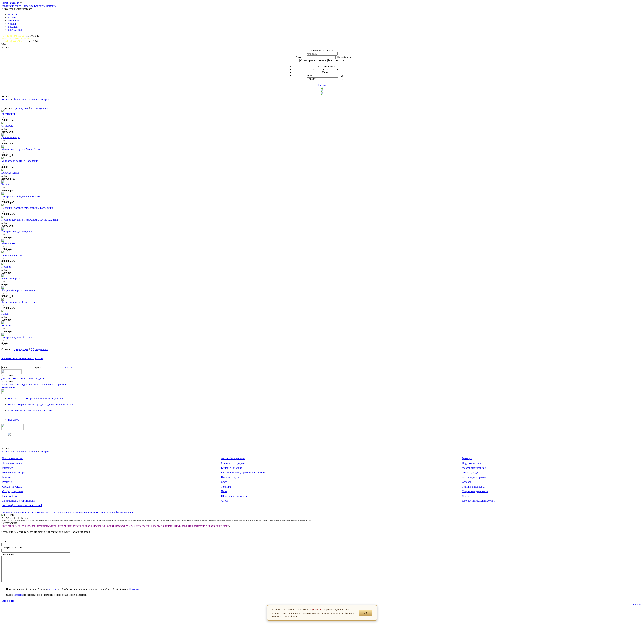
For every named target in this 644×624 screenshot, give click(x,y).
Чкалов (5, 184)
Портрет (44, 99)
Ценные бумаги (11, 496)
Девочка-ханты (10, 172)
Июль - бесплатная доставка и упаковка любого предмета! (34, 384)
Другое (466, 496)
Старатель (7, 125)
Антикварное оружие (474, 477)
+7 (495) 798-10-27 (13, 35)
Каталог (6, 99)
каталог (12, 17)
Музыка (6, 477)
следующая (41, 108)
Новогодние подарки (14, 472)
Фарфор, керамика (12, 491)
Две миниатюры (10, 137)
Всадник (6, 325)
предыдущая (21, 108)
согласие (52, 589)
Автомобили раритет (233, 458)
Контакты (39, 5)
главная (12, 14)
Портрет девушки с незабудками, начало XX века (29, 219)
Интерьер (7, 467)
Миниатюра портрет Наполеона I (20, 160)
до (327, 69)
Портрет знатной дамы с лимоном (20, 196)
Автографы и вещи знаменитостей (22, 505)
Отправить (8, 600)
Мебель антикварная (474, 467)
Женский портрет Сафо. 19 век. (19, 302)
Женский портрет (11, 278)
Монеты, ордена (471, 472)
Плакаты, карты (230, 477)
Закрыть (637, 604)
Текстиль (226, 486)
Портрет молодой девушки (16, 231)
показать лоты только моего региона (22, 358)
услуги (12, 23)
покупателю (15, 29)
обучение (13, 20)
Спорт (224, 500)
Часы (224, 491)
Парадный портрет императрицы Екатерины (27, 207)
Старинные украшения (475, 491)
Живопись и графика (25, 99)
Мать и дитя (8, 243)
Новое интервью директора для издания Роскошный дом (40, 404)
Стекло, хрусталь (12, 486)
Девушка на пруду (11, 254)
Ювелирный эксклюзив (234, 496)
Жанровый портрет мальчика (18, 290)
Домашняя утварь (12, 463)
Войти (68, 367)
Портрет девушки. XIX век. (17, 337)
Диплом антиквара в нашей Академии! (23, 378)
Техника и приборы (473, 486)
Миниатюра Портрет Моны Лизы (20, 149)
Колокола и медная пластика (478, 500)
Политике (134, 589)
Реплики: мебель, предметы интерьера (243, 472)
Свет (224, 481)
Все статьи (14, 419)
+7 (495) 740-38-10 (13, 41)
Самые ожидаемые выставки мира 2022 (30, 410)
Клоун (5, 313)
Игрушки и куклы (472, 463)
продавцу (13, 26)
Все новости (8, 387)
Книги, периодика (231, 467)
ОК (365, 613)
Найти (322, 85)
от (313, 69)
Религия (7, 481)
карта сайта (92, 512)
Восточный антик (12, 458)
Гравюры (467, 458)
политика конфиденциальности (118, 512)
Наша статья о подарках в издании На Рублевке (35, 398)
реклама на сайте (41, 512)
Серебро (466, 481)
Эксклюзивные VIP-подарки (18, 500)
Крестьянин (8, 113)
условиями (317, 609)
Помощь (51, 5)
